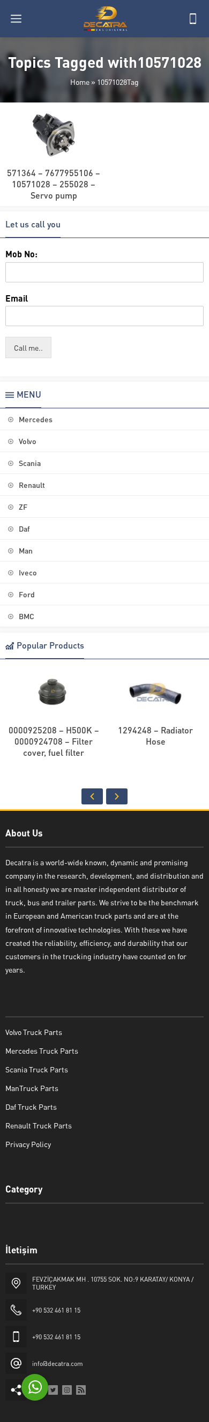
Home (79, 81)
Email (16, 298)
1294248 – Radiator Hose (155, 735)
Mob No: (21, 254)
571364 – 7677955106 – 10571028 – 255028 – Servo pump (53, 184)
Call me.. (28, 347)
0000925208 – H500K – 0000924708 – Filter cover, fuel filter (54, 741)
